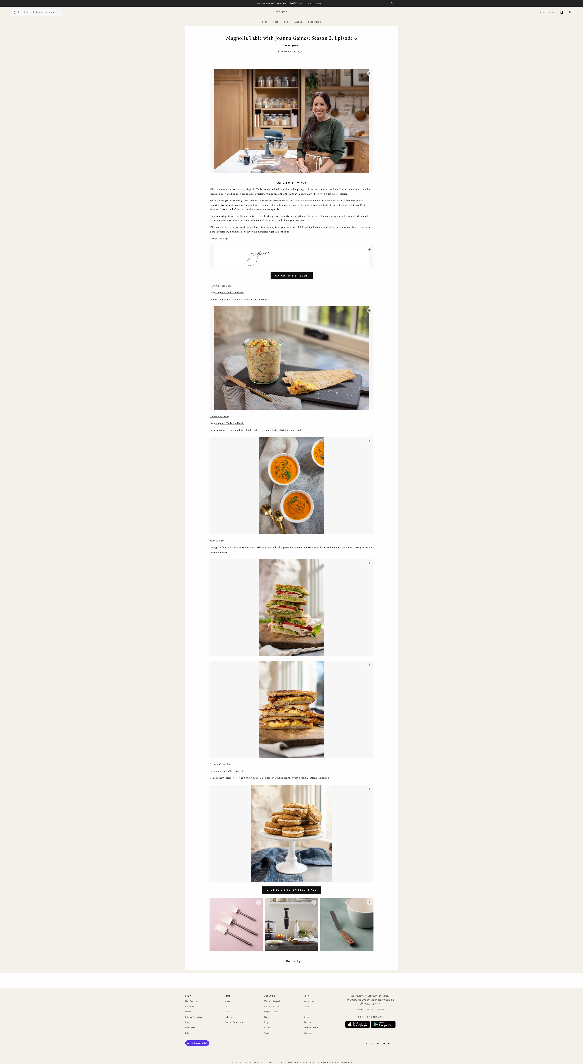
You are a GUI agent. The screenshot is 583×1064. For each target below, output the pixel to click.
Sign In (542, 12)
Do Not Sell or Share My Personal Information (329, 1062)
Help (306, 996)
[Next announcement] (392, 3)
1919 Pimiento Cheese (222, 286)
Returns (307, 1022)
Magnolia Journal (272, 1001)
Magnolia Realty (271, 1006)
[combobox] (36, 12)
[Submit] (14, 12)
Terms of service (275, 1062)
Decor (188, 1011)
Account (307, 1006)
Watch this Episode (291, 275)
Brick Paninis (217, 541)
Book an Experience (234, 1022)
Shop (188, 996)
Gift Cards (190, 1027)
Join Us (553, 12)
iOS (357, 1024)
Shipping (308, 1017)
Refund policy (256, 1062)
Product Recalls (311, 1027)
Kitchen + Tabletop (194, 1017)
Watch (267, 1033)
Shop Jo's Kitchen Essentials (291, 890)
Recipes (267, 1027)
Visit (227, 996)
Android (383, 1024)
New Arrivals (191, 1001)
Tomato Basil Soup (219, 417)
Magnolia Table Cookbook (229, 293)
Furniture (189, 1006)
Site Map (308, 1033)
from (226, 771)
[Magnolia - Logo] (291, 12)
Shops (227, 1001)
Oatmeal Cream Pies (220, 764)
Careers (267, 1017)
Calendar (229, 1017)
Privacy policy (294, 1062)
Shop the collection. (307, 3)
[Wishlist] (562, 13)
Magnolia (241, 1063)
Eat (226, 1006)
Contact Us (309, 1001)
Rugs (187, 1022)
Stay (227, 1011)
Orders (307, 1011)
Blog (266, 1022)
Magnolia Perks (271, 1011)
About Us (269, 996)
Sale (187, 1033)
